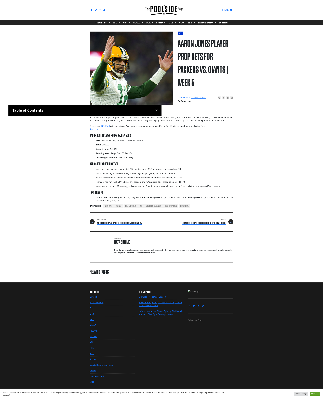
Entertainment (205, 22)
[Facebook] (91, 10)
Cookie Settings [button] (301, 393)
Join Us (225, 10)
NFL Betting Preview (171, 206)
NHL (190, 22)
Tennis (93, 370)
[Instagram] (100, 10)
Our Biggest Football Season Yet (154, 296)
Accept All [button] (314, 393)
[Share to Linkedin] (227, 97)
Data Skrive (184, 97)
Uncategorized (97, 376)
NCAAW (93, 336)
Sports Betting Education (101, 365)
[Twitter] (96, 10)
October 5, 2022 (198, 98)
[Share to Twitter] (223, 97)
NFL (115, 22)
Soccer (159, 22)
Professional (184, 206)
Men (141, 206)
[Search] (231, 10)
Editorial (223, 22)
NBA (125, 22)
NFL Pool (105, 126)
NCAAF (182, 22)
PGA (148, 22)
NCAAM (137, 22)
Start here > (95, 129)
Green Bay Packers (130, 206)
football (118, 206)
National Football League (153, 206)
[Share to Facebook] (219, 97)
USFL (92, 382)
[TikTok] (104, 10)
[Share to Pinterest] (231, 97)
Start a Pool (101, 22)
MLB (171, 22)
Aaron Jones (108, 206)
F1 (91, 308)
